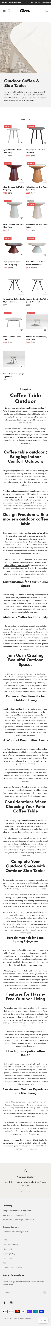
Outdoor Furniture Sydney (12, 1267)
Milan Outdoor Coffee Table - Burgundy (12, 263)
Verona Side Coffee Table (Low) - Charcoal (37, 300)
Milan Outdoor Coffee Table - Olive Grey (35, 263)
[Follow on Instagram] (11, 1303)
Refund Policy (8, 1258)
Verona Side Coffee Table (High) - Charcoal (14, 300)
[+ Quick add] (21, 143)
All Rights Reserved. (24, 1318)
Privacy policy (8, 1249)
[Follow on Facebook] (4, 1303)
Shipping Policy (9, 1253)
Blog (4, 1262)
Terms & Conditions (10, 1244)
